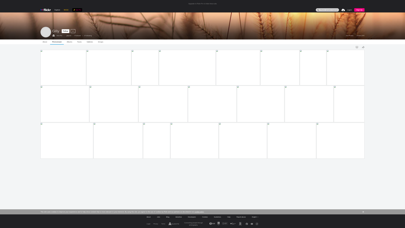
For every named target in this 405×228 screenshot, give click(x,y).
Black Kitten (45, 119)
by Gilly (43, 83)
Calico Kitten (305, 82)
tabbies (173, 155)
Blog (167, 217)
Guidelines (217, 217)
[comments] (84, 83)
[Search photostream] (351, 47)
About (149, 217)
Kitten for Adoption (268, 82)
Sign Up (359, 10)
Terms (163, 224)
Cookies (205, 217)
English (254, 217)
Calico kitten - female (196, 119)
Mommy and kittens (101, 155)
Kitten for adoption (166, 82)
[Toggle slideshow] (357, 47)
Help (228, 217)
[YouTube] (252, 224)
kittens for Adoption (224, 82)
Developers (192, 217)
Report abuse (241, 217)
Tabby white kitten (323, 155)
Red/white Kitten (96, 119)
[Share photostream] (363, 47)
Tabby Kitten (339, 119)
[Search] (318, 10)
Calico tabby (224, 155)
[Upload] (343, 10)
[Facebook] (247, 224)
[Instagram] (257, 224)
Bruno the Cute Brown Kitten (97, 82)
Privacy (155, 224)
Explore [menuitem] (57, 10)
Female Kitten (242, 119)
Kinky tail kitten (46, 155)
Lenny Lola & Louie (47, 82)
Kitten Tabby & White (293, 119)
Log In (349, 10)
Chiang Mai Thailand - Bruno (141, 82)
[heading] (45, 9)
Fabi (145, 155)
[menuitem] (77, 9)
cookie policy (199, 212)
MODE (66, 10)
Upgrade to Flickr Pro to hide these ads (202, 4)
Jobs (158, 217)
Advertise (179, 217)
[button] (81, 83)
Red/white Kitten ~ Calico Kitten (339, 82)
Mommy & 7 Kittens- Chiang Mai (150, 119)
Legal (148, 224)
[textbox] (329, 10)
